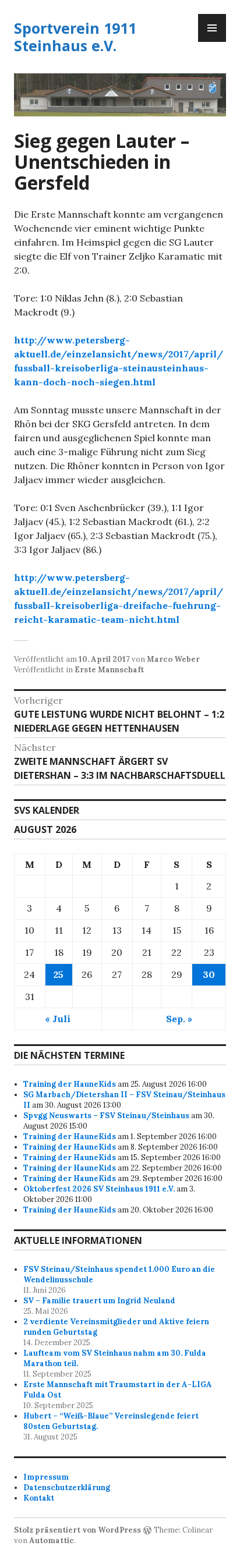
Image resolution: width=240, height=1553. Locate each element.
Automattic (51, 1540)
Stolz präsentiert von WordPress (77, 1530)
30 (209, 974)
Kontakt (38, 1498)
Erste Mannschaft (109, 670)
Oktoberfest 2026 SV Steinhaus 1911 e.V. (99, 1189)
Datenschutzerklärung (66, 1487)
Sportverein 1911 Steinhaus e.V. (75, 36)
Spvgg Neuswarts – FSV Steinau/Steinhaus (106, 1116)
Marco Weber (173, 659)
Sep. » (179, 1018)
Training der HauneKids (69, 1084)
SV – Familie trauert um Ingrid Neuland (99, 1301)
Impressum (46, 1477)
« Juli (57, 1018)
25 (58, 974)
